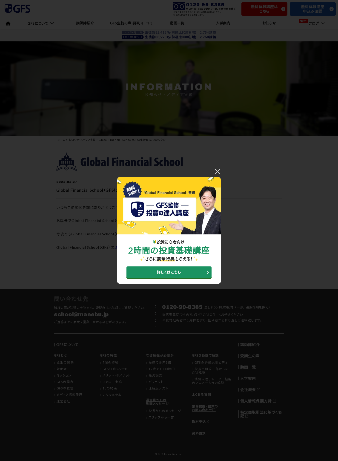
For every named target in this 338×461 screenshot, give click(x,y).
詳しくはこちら (169, 272)
